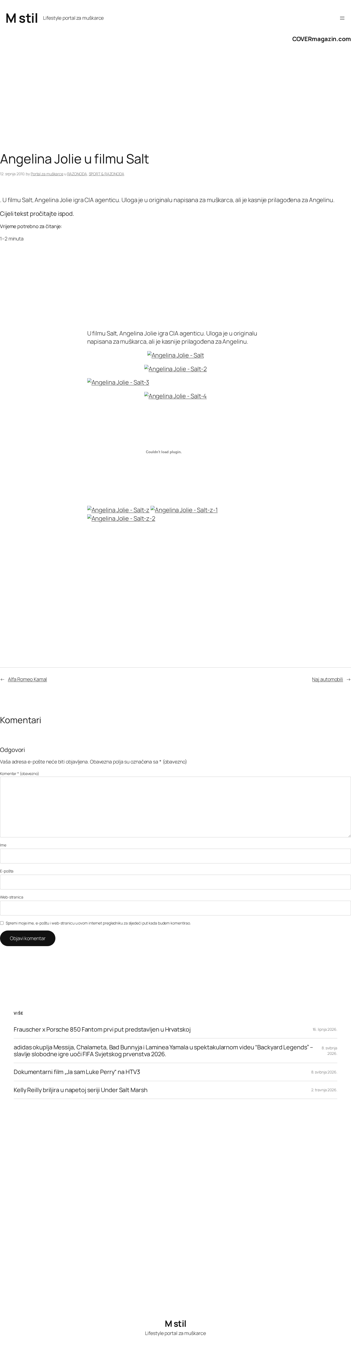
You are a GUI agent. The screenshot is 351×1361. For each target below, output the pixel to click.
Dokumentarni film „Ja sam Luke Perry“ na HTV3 (77, 1072)
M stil (21, 18)
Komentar (19, 773)
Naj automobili (327, 679)
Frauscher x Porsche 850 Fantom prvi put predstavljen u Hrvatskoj (102, 1029)
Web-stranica (11, 897)
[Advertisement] (164, 108)
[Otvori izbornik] (342, 18)
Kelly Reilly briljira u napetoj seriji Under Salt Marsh (81, 1090)
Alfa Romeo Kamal (27, 679)
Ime (3, 845)
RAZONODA (77, 173)
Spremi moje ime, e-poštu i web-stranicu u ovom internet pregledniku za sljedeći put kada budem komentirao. (98, 923)
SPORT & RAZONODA (106, 173)
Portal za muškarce (47, 173)
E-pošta (6, 871)
